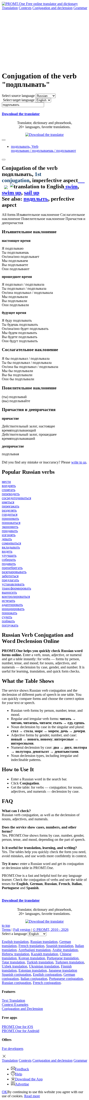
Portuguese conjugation (66, 979)
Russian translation (44, 942)
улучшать (9, 555)
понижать (9, 613)
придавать (10, 531)
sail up (31, 193)
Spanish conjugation (16, 974)
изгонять (9, 535)
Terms (6, 930)
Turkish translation (40, 962)
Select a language (14, 934)
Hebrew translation (15, 954)
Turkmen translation (69, 962)
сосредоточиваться (16, 498)
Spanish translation (59, 946)
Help (18, 1074)
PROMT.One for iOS (17, 1027)
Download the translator (21, 114)
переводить (11, 494)
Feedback (22, 1069)
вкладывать (11, 547)
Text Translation (13, 1000)
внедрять (9, 486)
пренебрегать (12, 568)
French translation (31, 946)
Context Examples (15, 1005)
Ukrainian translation (44, 966)
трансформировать (16, 588)
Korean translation (31, 958)
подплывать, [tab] (43, 149)
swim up (11, 193)
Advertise (22, 1084)
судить (7, 617)
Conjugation (52, 8)
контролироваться (16, 596)
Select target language (18, 100)
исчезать (8, 601)
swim (71, 186)
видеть (7, 551)
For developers (12, 1049)
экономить (10, 527)
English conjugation (47, 974)
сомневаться (11, 543)
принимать (10, 518)
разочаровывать (14, 572)
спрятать (8, 490)
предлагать (10, 580)
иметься (8, 502)
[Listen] (81, 180)
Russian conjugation (16, 983)
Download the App (29, 1079)
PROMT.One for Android (20, 1031)
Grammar (80, 8)
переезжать (10, 506)
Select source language (18, 96)
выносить (9, 592)
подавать (9, 564)
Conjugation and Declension (22, 1009)
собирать (9, 560)
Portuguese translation (63, 958)
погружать (10, 625)
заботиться (10, 576)
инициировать (13, 609)
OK (4, 1092)
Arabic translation (65, 950)
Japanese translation (63, 970)
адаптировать (12, 605)
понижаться (11, 523)
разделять (9, 510)
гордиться (9, 514)
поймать (8, 621)
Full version (21, 930)
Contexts (25, 8)
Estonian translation (32, 970)
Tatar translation (13, 962)
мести (6, 482)
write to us (78, 462)
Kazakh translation (44, 954)
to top (6, 925)
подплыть (36, 199)
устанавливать (13, 584)
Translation (10, 8)
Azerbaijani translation (34, 950)
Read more (32, 1096)
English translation (15, 942)
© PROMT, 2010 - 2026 (50, 930)
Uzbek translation (14, 966)
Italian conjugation (34, 979)
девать (7, 539)
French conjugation (47, 983)
